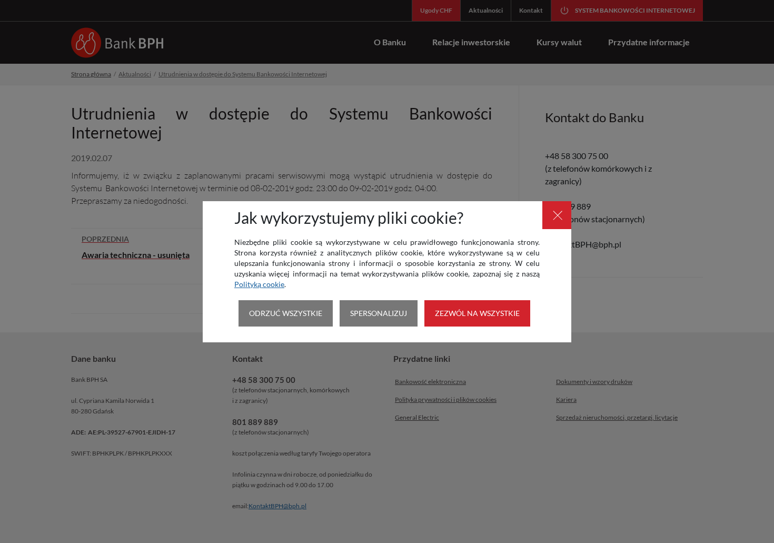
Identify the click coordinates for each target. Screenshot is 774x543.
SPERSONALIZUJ (378, 313)
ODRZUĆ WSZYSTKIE (285, 313)
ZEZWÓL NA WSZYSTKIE (477, 313)
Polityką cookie (259, 284)
